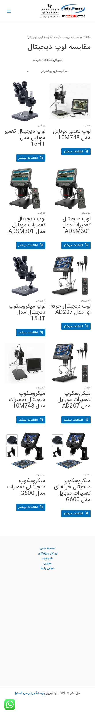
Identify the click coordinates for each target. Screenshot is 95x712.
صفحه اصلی (47, 548)
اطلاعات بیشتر (73, 151)
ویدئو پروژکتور (47, 553)
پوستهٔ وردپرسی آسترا (30, 693)
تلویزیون (47, 558)
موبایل (47, 563)
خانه (88, 37)
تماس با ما (47, 568)
